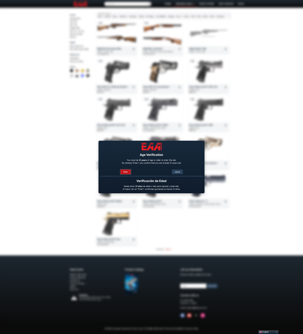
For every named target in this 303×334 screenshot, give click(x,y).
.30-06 (186, 16)
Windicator (74, 58)
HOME (168, 4)
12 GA (198, 16)
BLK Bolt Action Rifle (79, 49)
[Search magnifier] (149, 4)
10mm (115, 16)
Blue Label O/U (76, 46)
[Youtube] (189, 315)
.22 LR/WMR (160, 16)
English (265, 332)
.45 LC (178, 16)
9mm (100, 16)
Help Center (226, 4)
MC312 (73, 37)
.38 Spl (141, 16)
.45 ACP (107, 16)
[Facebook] (182, 315)
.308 (192, 16)
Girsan (73, 15)
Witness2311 (75, 18)
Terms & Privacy (77, 283)
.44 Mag (170, 16)
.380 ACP (123, 16)
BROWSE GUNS (184, 4)
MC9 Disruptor (76, 34)
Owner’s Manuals (77, 277)
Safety (73, 286)
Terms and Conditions (174, 328)
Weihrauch (75, 54)
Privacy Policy (192, 328)
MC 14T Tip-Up (77, 31)
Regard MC (75, 28)
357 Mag (149, 16)
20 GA (212, 16)
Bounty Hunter (76, 61)
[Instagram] (203, 315)
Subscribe (212, 286)
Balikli (72, 42)
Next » (169, 249)
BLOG (241, 4)
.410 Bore (220, 16)
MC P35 (73, 25)
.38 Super (133, 16)
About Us (74, 289)
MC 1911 (73, 21)
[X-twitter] (196, 315)
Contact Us (75, 280)
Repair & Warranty (78, 274)
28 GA (205, 16)
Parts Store (206, 4)
